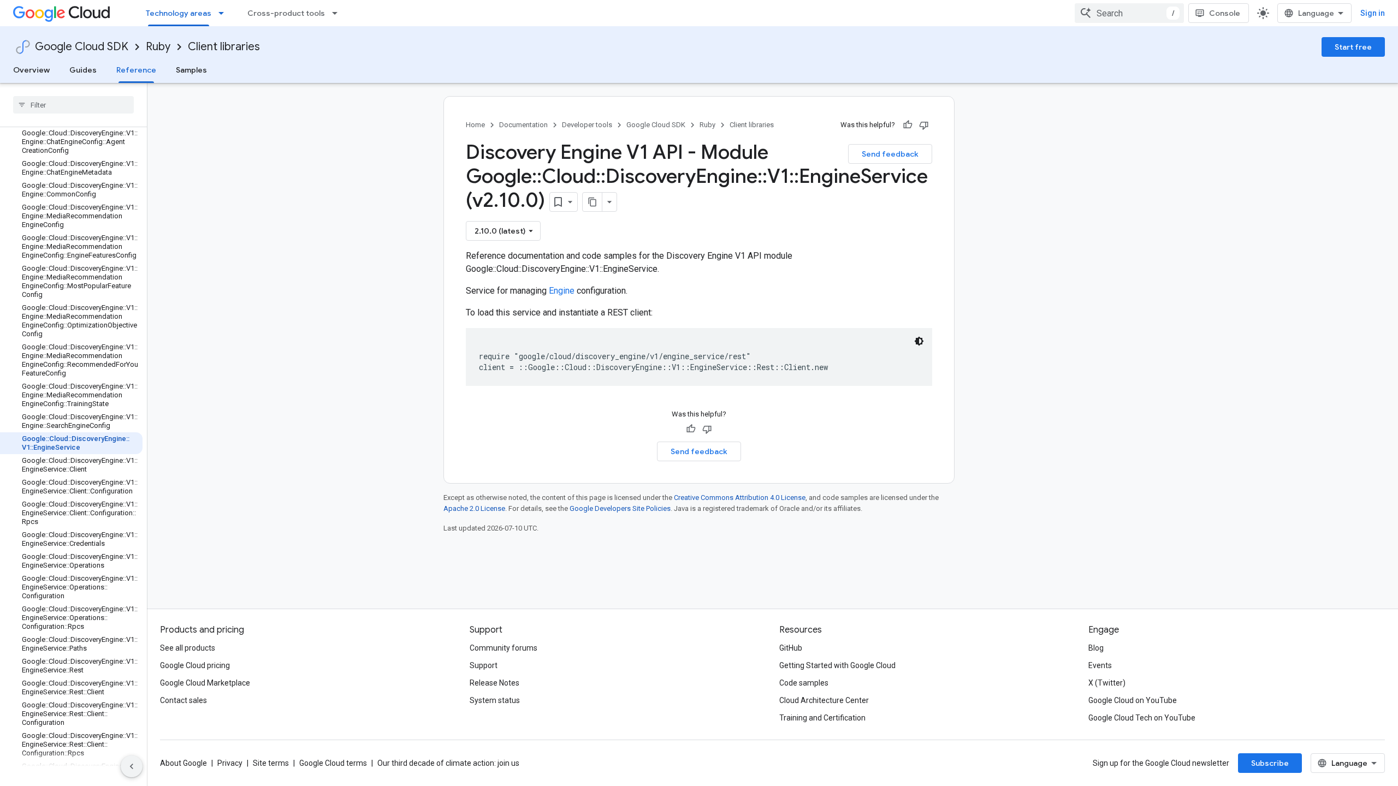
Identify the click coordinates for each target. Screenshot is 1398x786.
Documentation (523, 125)
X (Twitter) (1106, 682)
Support (483, 665)
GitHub (790, 648)
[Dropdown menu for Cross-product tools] (338, 13)
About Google (183, 763)
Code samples (803, 682)
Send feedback (890, 154)
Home (475, 125)
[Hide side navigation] (132, 766)
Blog (1096, 648)
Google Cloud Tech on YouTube (1141, 717)
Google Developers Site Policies (620, 508)
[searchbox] (73, 105)
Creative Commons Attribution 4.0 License (739, 497)
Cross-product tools (286, 13)
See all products (187, 648)
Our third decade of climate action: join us (448, 763)
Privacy (229, 763)
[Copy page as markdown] (592, 202)
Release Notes (494, 682)
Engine (561, 290)
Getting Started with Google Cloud (837, 665)
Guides (83, 70)
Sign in (1372, 13)
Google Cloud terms (333, 763)
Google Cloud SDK (81, 46)
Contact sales (183, 700)
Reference (136, 70)
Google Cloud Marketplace (205, 682)
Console (1224, 13)
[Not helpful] (924, 125)
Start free (1353, 47)
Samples (191, 70)
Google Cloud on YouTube (1132, 700)
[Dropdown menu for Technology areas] (224, 13)
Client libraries (224, 46)
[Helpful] (907, 125)
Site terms (271, 763)
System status (495, 700)
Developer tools (587, 125)
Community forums (503, 648)
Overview (31, 70)
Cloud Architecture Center (824, 700)
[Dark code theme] (919, 341)
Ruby (158, 46)
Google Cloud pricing (195, 665)
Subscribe (1270, 763)
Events (1100, 665)
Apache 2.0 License (474, 508)
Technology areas (178, 13)
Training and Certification (822, 717)
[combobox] (1129, 13)
